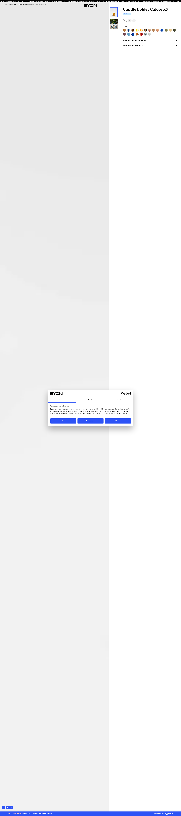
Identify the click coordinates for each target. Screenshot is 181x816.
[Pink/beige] (158, 30)
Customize (89, 421)
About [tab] (119, 400)
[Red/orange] (141, 34)
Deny (63, 421)
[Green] (166, 30)
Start (5, 4)
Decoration (12, 4)
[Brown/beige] (133, 30)
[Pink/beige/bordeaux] (149, 30)
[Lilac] (124, 34)
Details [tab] (90, 400)
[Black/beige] (145, 30)
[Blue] (162, 30)
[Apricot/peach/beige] (153, 30)
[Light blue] (128, 34)
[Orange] (137, 34)
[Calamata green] (174, 30)
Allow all (117, 421)
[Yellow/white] (137, 30)
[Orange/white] (141, 30)
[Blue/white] (128, 30)
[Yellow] (170, 30)
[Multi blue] (133, 34)
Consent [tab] (62, 400)
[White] (149, 34)
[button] (150, 40)
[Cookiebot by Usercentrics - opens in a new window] (122, 393)
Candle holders (23, 4)
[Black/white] (145, 34)
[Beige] (124, 30)
